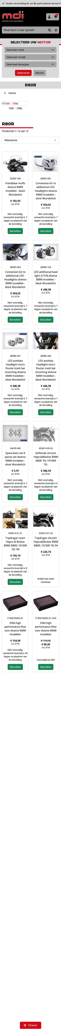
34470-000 (15, 448)
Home (12, 93)
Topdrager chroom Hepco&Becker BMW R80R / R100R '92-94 (45, 541)
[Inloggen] (49, 16)
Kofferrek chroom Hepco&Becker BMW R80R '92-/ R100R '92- (45, 458)
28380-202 (45, 355)
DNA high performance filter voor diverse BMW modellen (15, 628)
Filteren (32, 1025)
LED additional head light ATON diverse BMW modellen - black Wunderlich (46, 277)
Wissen (40, 73)
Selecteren (23, 73)
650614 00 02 (46, 448)
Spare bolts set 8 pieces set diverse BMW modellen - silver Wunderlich (15, 458)
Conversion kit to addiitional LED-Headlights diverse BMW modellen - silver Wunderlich (46, 191)
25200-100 (15, 178)
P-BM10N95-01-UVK (45, 618)
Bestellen (15, 231)
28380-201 (15, 355)
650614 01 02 (46, 533)
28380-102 (45, 267)
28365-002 (15, 267)
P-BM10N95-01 (15, 618)
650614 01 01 (15, 533)
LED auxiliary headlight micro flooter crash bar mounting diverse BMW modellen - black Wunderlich (45, 370)
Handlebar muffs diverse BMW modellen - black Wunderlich (15, 189)
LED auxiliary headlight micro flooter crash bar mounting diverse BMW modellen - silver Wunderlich (15, 370)
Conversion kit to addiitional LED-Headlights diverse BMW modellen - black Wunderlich (15, 279)
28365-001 (45, 178)
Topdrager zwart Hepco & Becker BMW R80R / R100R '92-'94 (15, 543)
